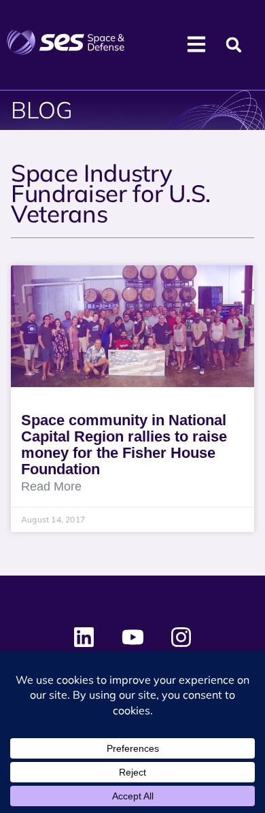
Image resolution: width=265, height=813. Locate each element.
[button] (234, 45)
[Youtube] (132, 637)
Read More (51, 486)
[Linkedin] (84, 637)
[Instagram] (180, 637)
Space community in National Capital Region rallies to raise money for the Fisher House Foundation (124, 445)
